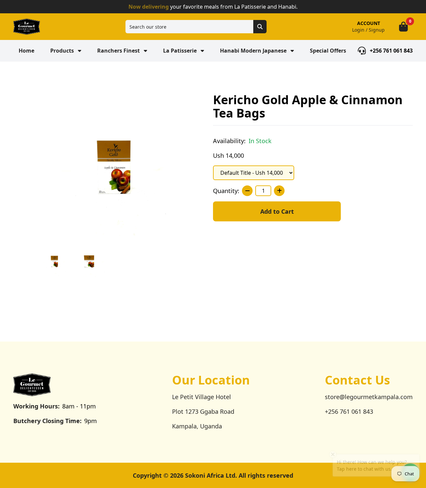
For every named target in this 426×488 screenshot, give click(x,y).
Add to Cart (277, 211)
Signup (377, 30)
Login (358, 30)
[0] (403, 26)
